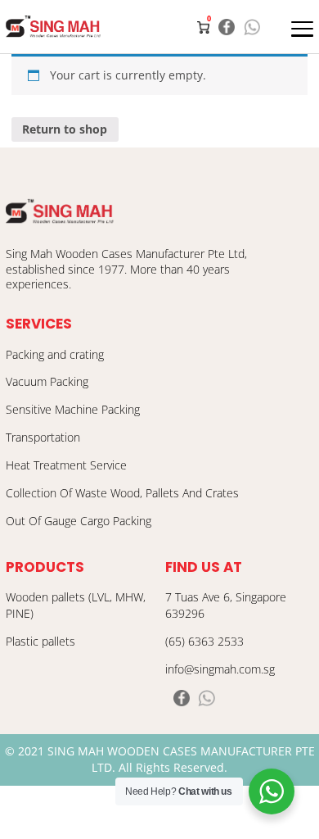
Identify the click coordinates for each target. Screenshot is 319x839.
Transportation (43, 437)
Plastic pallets (40, 641)
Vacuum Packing (47, 381)
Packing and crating (55, 354)
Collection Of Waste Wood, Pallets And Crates (122, 493)
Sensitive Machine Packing (73, 409)
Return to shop (64, 129)
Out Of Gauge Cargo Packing (78, 521)
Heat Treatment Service (66, 465)
